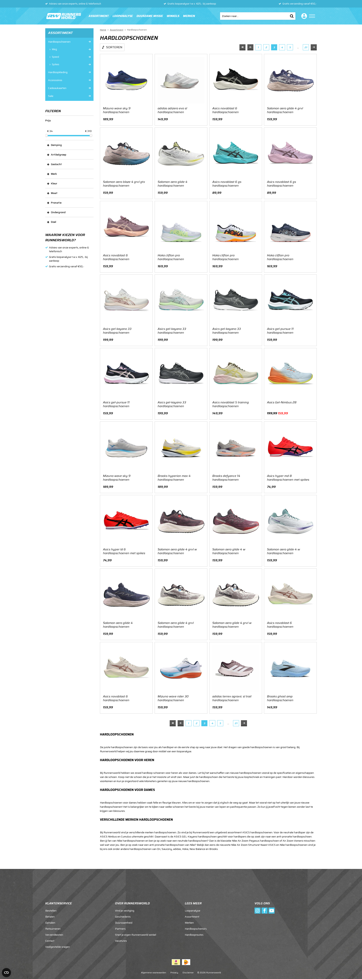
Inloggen (303, 16)
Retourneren (53, 929)
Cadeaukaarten (57, 88)
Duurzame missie (150, 16)
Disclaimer (188, 972)
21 (305, 47)
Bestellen (51, 911)
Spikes (55, 64)
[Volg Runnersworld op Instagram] (258, 911)
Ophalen (50, 923)
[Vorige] (250, 47)
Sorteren (114, 47)
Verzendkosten (54, 935)
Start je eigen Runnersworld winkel (135, 935)
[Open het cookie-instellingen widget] (6, 972)
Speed (55, 57)
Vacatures (121, 941)
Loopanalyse (123, 16)
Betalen (50, 917)
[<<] (242, 47)
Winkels (173, 16)
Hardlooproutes (194, 935)
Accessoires (55, 80)
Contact (49, 941)
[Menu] (312, 16)
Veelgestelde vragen (57, 947)
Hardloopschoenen (59, 42)
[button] (69, 145)
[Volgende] (314, 47)
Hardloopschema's (196, 929)
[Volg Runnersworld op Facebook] (265, 911)
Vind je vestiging (124, 911)
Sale (50, 96)
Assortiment (99, 16)
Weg (54, 49)
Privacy (174, 972)
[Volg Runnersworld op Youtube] (271, 911)
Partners (120, 929)
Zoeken (291, 16)
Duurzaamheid (123, 923)
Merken (189, 16)
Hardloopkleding (57, 72)
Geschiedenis (123, 917)
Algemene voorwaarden (153, 972)
